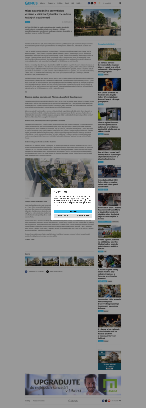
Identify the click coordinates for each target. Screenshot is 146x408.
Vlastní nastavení (63, 215)
